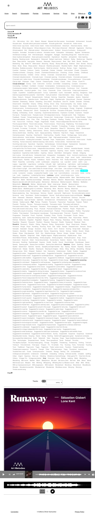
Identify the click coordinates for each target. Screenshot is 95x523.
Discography (25, 13)
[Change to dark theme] (8, 5)
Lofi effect (84, 171)
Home (7, 13)
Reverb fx (16, 224)
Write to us (81, 13)
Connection (14, 512)
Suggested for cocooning (78, 260)
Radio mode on (93, 474)
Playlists (35, 13)
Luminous (50, 175)
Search (14, 13)
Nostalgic (87, 195)
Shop (72, 13)
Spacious (67, 244)
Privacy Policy (79, 512)
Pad (32, 202)
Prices (65, 13)
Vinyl (44, 358)
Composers (46, 13)
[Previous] (85, 474)
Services (56, 13)
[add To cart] (52, 491)
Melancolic (25, 184)
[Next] (89, 474)
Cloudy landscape (19, 84)
